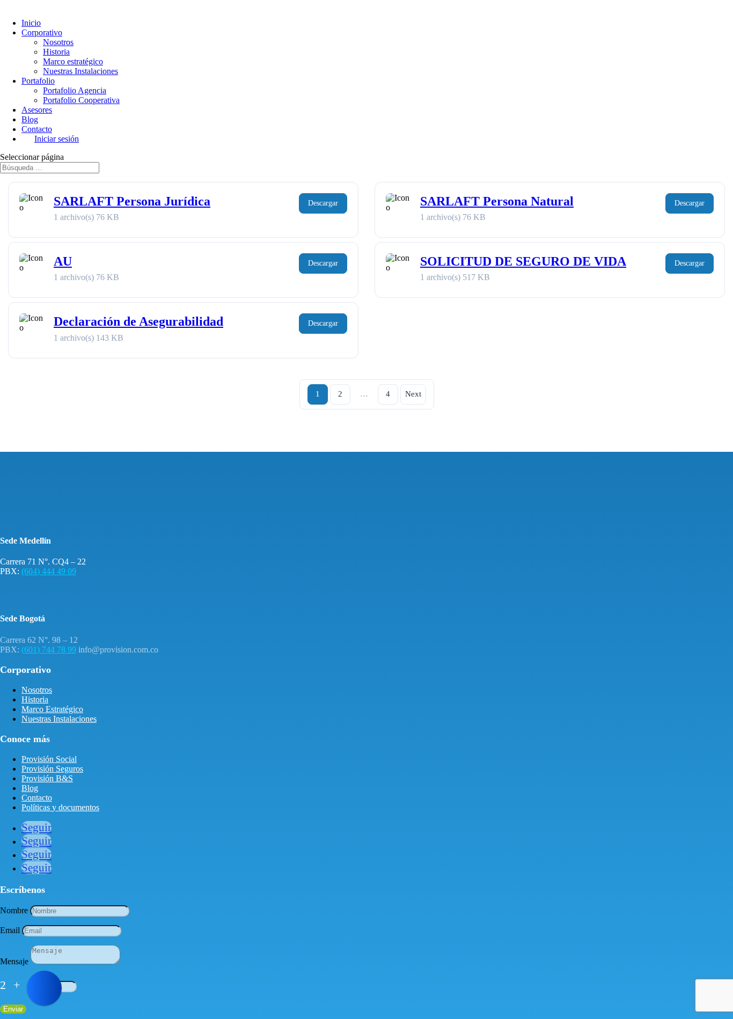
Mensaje (14, 961)
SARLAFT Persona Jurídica (132, 201)
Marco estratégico (73, 61)
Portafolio (38, 80)
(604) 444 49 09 (48, 571)
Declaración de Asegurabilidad (138, 321)
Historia (56, 51)
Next (413, 394)
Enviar (13, 1009)
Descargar (323, 203)
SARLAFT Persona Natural (497, 201)
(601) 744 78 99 (48, 649)
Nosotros (58, 42)
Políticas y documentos (60, 807)
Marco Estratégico (52, 709)
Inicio (31, 22)
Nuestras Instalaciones (80, 71)
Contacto (36, 129)
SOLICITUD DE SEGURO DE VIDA (523, 261)
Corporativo (41, 32)
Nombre (14, 910)
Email (10, 930)
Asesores (36, 109)
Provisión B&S (47, 778)
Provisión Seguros (52, 768)
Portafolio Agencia (74, 90)
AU (63, 261)
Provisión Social (49, 759)
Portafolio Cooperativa (81, 100)
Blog (29, 119)
